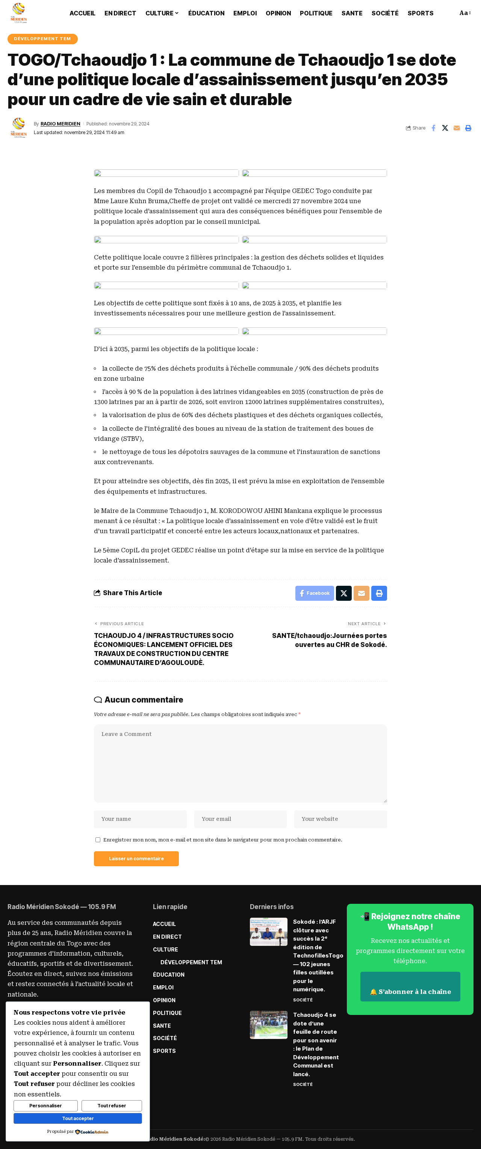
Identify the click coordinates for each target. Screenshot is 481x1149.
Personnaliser (45, 1105)
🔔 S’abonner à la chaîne (410, 991)
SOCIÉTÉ (303, 1000)
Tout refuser (111, 1105)
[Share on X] (445, 128)
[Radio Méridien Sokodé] (19, 13)
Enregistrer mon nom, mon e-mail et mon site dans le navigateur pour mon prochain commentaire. (222, 840)
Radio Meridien (60, 124)
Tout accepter (78, 1118)
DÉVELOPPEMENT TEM (42, 38)
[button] (447, 13)
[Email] (456, 128)
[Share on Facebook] (433, 128)
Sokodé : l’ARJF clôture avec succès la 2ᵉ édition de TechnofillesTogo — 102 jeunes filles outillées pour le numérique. (318, 955)
